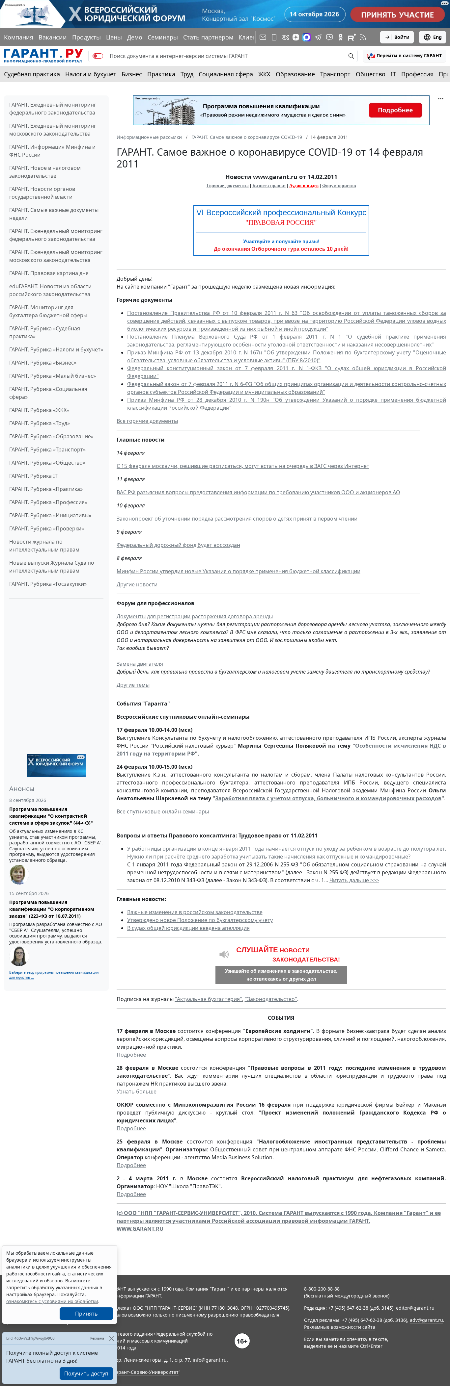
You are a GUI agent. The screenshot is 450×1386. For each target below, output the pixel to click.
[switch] (98, 56)
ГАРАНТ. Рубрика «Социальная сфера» (48, 392)
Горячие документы (228, 185)
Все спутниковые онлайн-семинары (163, 811)
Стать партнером (208, 37)
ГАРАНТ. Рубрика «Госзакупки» (48, 583)
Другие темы (133, 684)
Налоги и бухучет (90, 74)
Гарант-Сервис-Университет (146, 1372)
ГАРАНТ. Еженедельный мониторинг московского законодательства (55, 256)
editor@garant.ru (415, 1308)
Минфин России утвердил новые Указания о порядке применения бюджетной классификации (238, 571)
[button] (404, 56)
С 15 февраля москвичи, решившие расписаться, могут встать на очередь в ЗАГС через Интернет (243, 466)
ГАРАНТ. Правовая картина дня (49, 273)
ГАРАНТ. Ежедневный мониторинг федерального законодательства (52, 108)
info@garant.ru (210, 1360)
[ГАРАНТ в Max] (306, 37)
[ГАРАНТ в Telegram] (318, 37)
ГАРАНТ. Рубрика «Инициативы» (50, 515)
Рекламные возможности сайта (339, 1327)
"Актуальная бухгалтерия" (208, 999)
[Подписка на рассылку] (263, 37)
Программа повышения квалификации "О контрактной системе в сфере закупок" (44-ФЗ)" (51, 816)
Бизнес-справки (269, 185)
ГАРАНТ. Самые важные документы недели (53, 213)
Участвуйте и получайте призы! (281, 241)
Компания (18, 37)
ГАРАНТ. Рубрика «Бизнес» (42, 362)
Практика (161, 74)
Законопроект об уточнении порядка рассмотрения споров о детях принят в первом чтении (237, 518)
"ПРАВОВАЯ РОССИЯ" (281, 222)
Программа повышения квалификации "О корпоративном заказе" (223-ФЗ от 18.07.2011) (51, 909)
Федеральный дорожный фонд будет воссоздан (178, 545)
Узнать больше (136, 1091)
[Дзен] (296, 37)
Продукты (86, 37)
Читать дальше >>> (354, 880)
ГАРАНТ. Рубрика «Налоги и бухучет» (56, 349)
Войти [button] (401, 37)
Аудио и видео (304, 185)
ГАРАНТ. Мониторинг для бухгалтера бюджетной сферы (48, 311)
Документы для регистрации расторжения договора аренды (195, 616)
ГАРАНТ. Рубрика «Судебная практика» (44, 332)
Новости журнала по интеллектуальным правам (44, 545)
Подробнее (131, 1054)
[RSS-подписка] (363, 37)
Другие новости (137, 584)
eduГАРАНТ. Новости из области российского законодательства (50, 290)
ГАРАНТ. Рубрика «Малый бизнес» (52, 375)
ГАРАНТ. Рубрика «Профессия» (48, 502)
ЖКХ (264, 74)
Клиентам (253, 37)
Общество (370, 74)
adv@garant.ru (426, 1320)
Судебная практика (32, 74)
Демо (134, 37)
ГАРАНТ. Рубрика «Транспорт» (47, 449)
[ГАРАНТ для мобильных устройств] (274, 37)
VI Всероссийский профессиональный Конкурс (281, 212)
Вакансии (53, 37)
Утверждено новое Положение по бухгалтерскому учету (200, 920)
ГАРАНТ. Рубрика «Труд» (39, 423)
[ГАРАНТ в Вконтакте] (285, 37)
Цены (114, 37)
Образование (295, 74)
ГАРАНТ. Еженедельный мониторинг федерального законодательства (55, 235)
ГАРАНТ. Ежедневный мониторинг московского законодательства (52, 129)
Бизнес (132, 74)
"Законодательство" (271, 999)
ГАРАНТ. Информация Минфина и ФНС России (52, 150)
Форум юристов (339, 185)
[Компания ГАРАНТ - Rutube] (352, 37)
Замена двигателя (140, 663)
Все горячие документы (147, 420)
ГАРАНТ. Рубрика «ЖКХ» (39, 410)
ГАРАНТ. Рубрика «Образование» (51, 436)
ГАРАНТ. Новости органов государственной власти (42, 192)
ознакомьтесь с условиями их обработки (52, 1301)
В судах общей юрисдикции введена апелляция (188, 928)
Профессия (417, 74)
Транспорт (335, 74)
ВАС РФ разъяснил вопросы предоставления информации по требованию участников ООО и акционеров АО (258, 492)
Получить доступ (86, 1373)
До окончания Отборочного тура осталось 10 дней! (281, 249)
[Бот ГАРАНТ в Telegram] (329, 37)
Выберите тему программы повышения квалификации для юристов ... (53, 975)
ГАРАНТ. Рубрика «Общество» (47, 462)
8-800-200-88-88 (322, 1289)
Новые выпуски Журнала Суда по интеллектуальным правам (51, 566)
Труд (187, 74)
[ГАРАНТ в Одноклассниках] (341, 37)
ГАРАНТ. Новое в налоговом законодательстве (45, 171)
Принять (86, 1313)
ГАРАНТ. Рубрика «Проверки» (46, 528)
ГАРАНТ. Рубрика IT (33, 475)
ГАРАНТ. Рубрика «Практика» (46, 489)
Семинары (163, 37)
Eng (437, 37)
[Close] (111, 1338)
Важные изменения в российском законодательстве (195, 912)
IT (393, 74)
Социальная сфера (226, 74)
